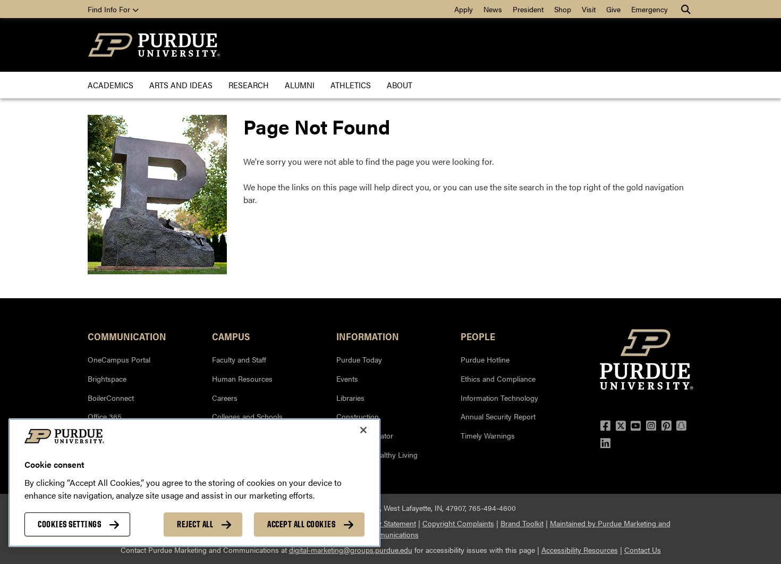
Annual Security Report (498, 416)
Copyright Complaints (458, 523)
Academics (110, 85)
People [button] (478, 336)
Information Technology (499, 397)
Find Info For (110, 9)
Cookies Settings (69, 524)
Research (248, 85)
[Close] (363, 430)
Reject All (195, 524)
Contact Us (642, 549)
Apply (463, 9)
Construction (357, 416)
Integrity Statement (385, 523)
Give (613, 9)
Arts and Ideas (181, 85)
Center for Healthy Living (377, 454)
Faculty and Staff (239, 359)
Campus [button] (231, 336)
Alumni (300, 85)
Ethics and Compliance (498, 378)
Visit (589, 9)
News (492, 9)
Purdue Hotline (485, 359)
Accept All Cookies (301, 524)
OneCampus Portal (119, 359)
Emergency (649, 9)
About (399, 85)
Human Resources (242, 378)
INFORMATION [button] (367, 336)
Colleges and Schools (247, 416)
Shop (562, 9)
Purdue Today (359, 359)
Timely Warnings (488, 435)
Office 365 (105, 416)
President (528, 9)
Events (347, 378)
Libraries (350, 397)
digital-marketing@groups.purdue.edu (350, 549)
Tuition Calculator (364, 435)
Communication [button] (127, 336)
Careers (224, 397)
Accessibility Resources (579, 549)
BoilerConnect (111, 397)
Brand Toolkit (522, 523)
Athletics (350, 85)
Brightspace (107, 378)
